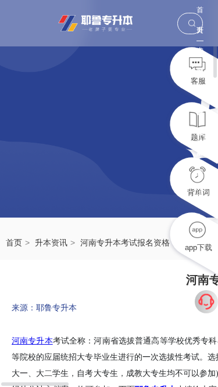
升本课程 (199, 74)
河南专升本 (32, 341)
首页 (199, 13)
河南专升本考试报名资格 (125, 242)
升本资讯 (51, 242)
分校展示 (199, 115)
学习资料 (199, 54)
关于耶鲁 (199, 95)
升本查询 (199, 135)
